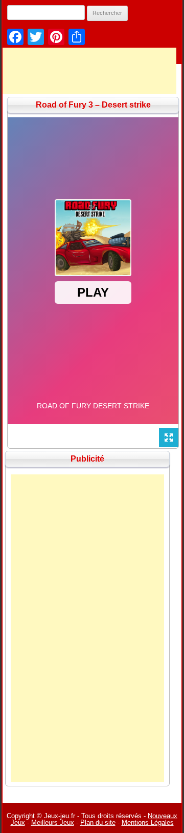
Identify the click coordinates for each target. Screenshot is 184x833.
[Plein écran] (168, 437)
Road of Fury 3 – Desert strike (93, 104)
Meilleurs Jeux (52, 822)
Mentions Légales (148, 822)
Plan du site (98, 822)
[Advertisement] (87, 628)
